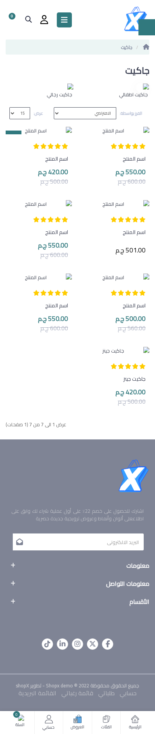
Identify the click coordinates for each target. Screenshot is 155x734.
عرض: (38, 113)
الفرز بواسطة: (131, 113)
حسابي (128, 693)
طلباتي (106, 693)
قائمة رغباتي (77, 693)
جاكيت (126, 47)
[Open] (64, 19)
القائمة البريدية (37, 693)
